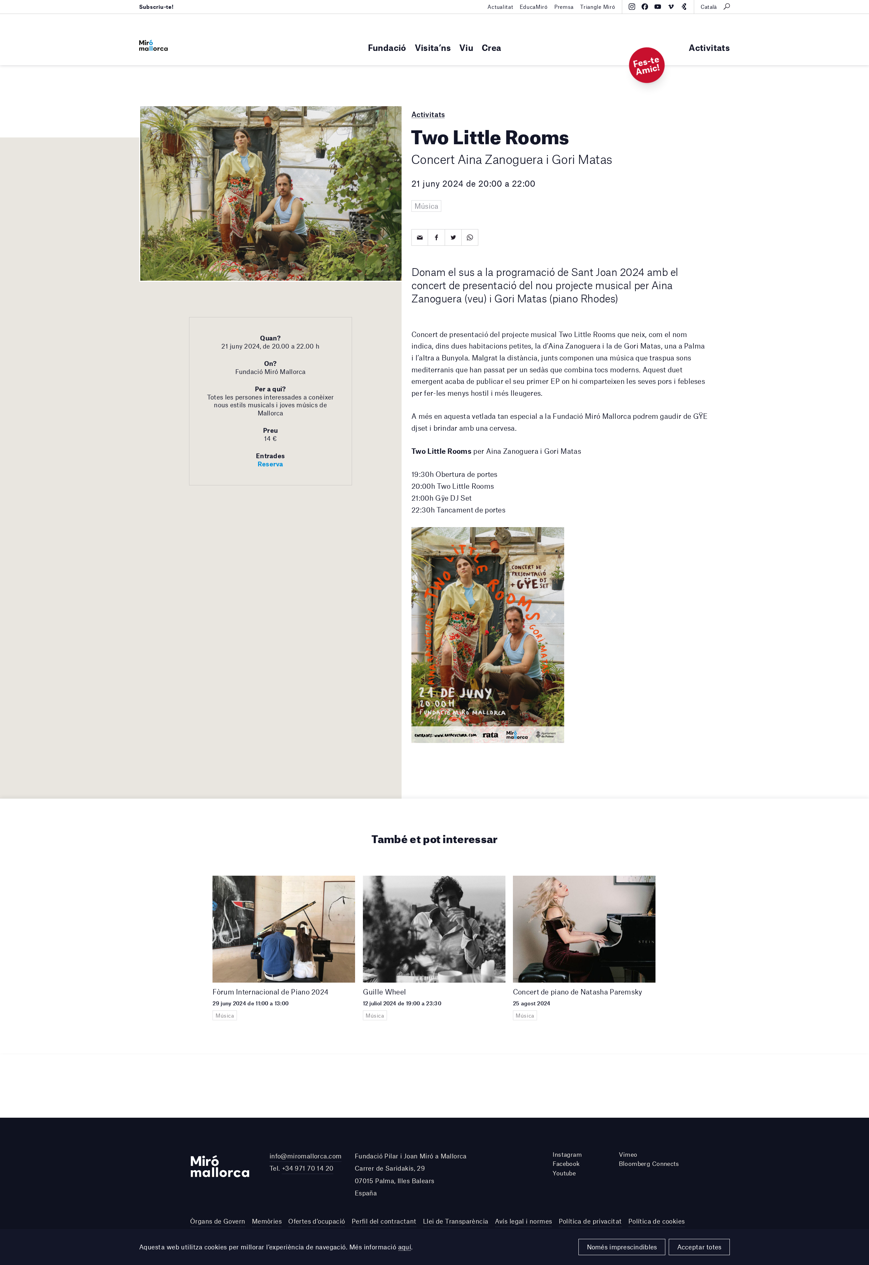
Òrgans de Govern (217, 1221)
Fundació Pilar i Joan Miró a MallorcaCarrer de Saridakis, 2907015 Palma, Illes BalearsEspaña (411, 1174)
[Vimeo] (671, 7)
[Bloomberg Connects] (684, 7)
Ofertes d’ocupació (316, 1221)
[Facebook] (645, 7)
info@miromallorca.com (306, 1156)
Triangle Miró (597, 6)
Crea (491, 47)
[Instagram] (632, 7)
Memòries (267, 1221)
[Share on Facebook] (436, 237)
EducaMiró (534, 6)
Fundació (387, 47)
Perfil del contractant (384, 1221)
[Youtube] (657, 7)
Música (426, 206)
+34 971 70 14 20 (308, 1168)
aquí (404, 1247)
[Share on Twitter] (453, 237)
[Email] (419, 237)
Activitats (709, 47)
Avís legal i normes (523, 1221)
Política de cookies (656, 1221)
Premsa (564, 6)
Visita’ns (433, 47)
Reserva (270, 464)
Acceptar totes (699, 1247)
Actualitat (500, 6)
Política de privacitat (590, 1221)
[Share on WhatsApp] (470, 237)
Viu (466, 47)
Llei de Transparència (455, 1221)
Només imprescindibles (622, 1247)
